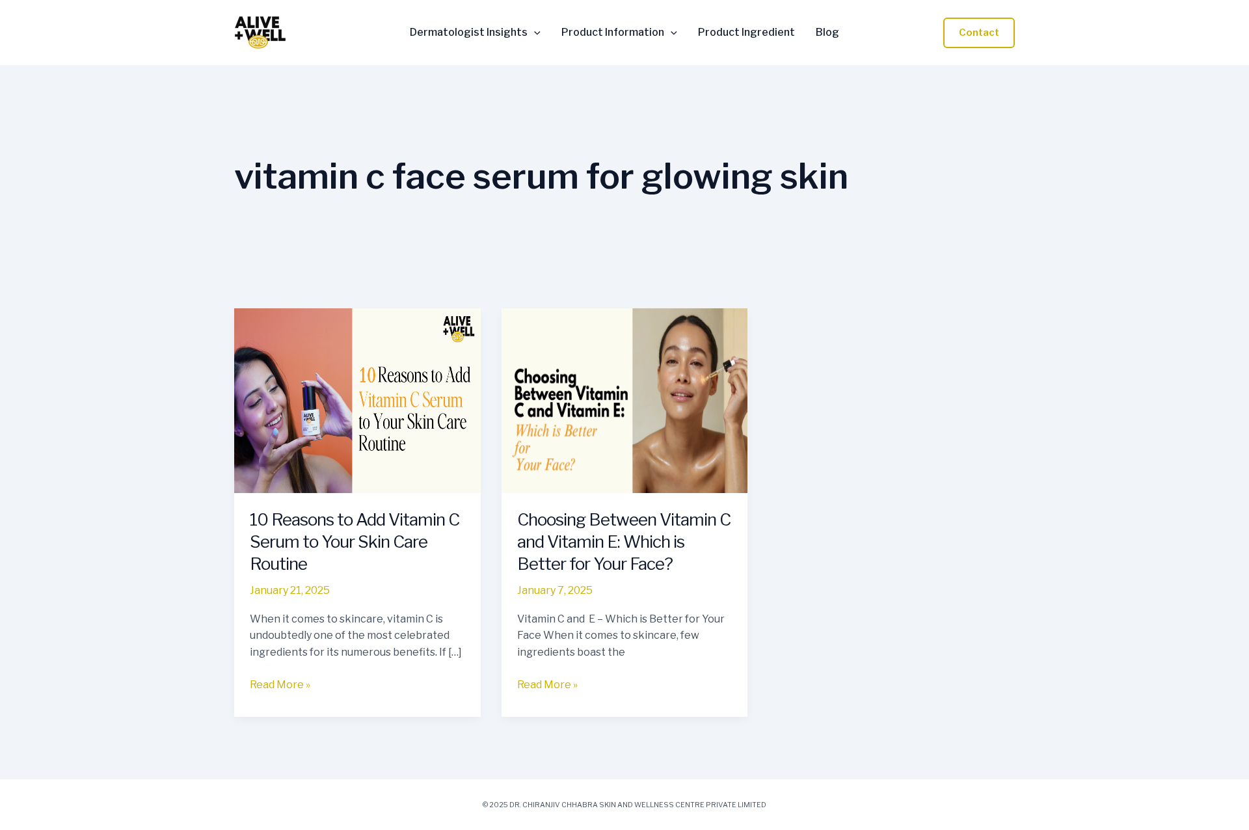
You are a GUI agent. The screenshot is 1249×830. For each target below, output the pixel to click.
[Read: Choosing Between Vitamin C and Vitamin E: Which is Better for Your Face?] (625, 400)
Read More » (280, 683)
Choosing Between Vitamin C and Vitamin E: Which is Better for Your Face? (624, 541)
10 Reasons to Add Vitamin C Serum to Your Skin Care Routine (354, 541)
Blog (827, 32)
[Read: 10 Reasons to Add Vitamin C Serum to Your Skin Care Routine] (357, 400)
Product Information (612, 32)
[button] (534, 32)
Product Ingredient (746, 32)
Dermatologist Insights (469, 32)
